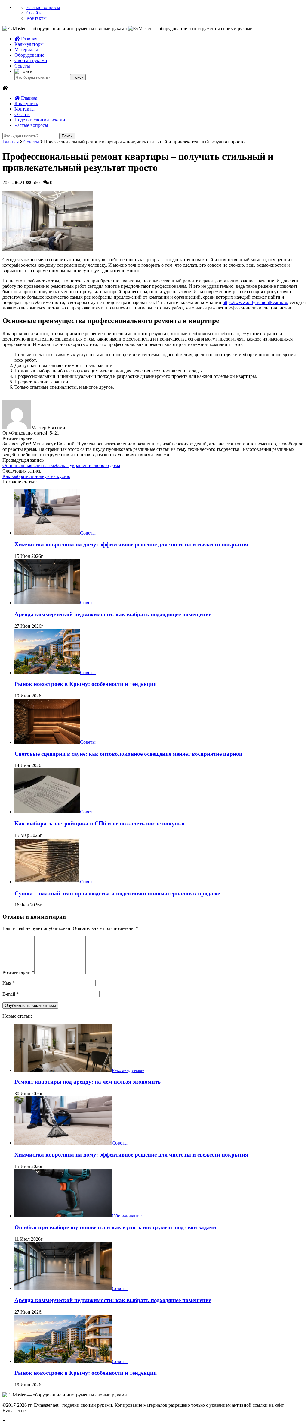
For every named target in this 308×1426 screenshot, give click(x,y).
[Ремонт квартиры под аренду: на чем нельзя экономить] (63, 1070)
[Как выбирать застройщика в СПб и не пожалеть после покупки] (47, 811)
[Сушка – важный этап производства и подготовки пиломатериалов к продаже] (47, 881)
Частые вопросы (43, 7)
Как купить (26, 103)
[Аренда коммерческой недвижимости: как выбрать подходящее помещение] (47, 602)
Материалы (26, 49)
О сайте (34, 12)
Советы (22, 65)
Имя (8, 982)
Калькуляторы (29, 44)
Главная (28, 38)
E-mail (10, 994)
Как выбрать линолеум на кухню (36, 476)
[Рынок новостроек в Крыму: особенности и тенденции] (47, 672)
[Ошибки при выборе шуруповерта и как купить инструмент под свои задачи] (63, 1215)
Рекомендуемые (128, 1070)
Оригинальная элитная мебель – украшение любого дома (61, 465)
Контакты (36, 18)
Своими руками (30, 60)
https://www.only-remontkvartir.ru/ (255, 302)
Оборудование (29, 55)
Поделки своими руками (39, 119)
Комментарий (18, 972)
